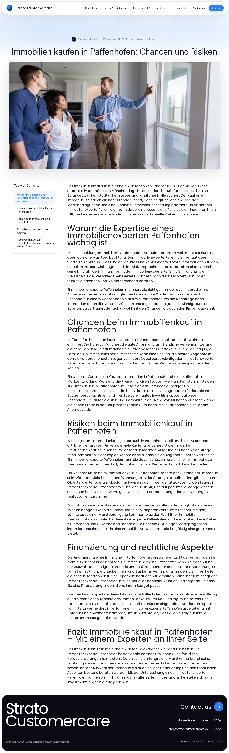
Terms (209, 741)
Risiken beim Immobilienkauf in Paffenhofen (34, 220)
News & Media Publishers (144, 39)
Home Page (186, 720)
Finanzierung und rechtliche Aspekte (32, 231)
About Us (185, 741)
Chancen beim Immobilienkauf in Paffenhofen (35, 210)
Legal (219, 741)
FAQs (217, 720)
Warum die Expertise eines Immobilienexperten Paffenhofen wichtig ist (35, 198)
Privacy (197, 741)
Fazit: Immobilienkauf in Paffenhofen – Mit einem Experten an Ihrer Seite (36, 243)
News (205, 720)
